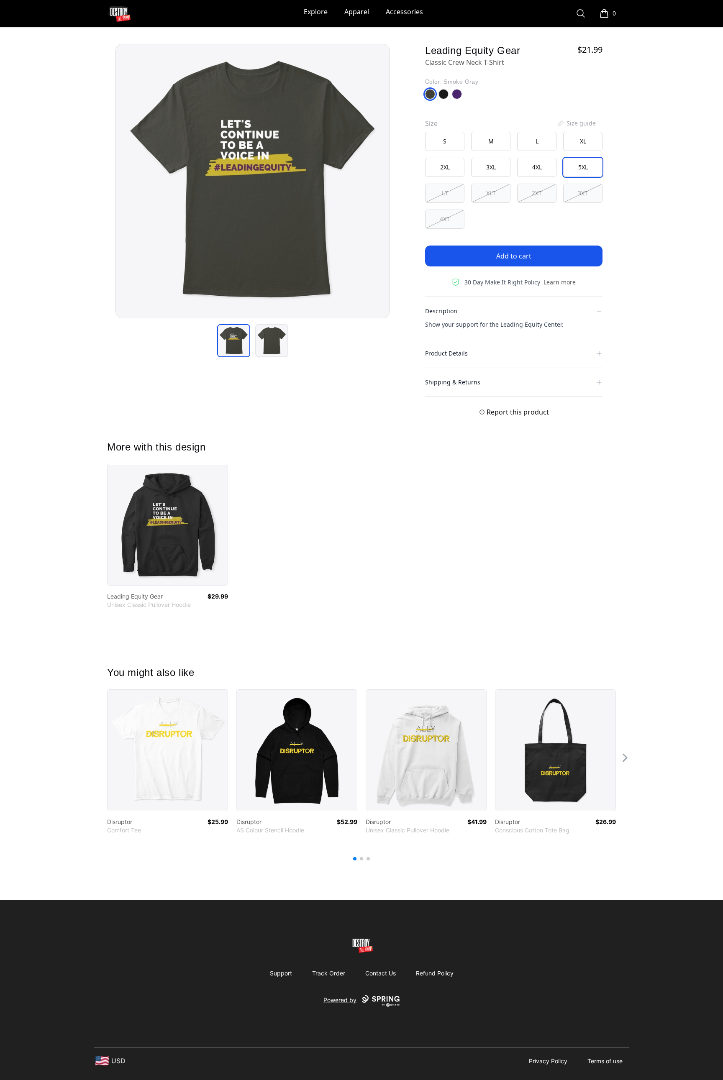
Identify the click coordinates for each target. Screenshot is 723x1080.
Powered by (339, 999)
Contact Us (380, 973)
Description (441, 311)
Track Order (328, 973)
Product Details (446, 353)
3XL (491, 167)
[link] (168, 524)
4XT (445, 219)
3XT (583, 193)
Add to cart (513, 256)
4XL (537, 167)
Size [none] (431, 123)
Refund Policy (435, 973)
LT (445, 193)
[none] (576, 123)
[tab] (233, 340)
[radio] (444, 141)
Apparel (356, 11)
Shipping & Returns (452, 382)
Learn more (560, 282)
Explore (316, 11)
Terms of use (605, 1061)
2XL (445, 167)
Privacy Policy (548, 1061)
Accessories (404, 11)
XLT (491, 193)
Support (281, 973)
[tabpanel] (252, 181)
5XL (583, 167)
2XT (537, 193)
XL (583, 141)
